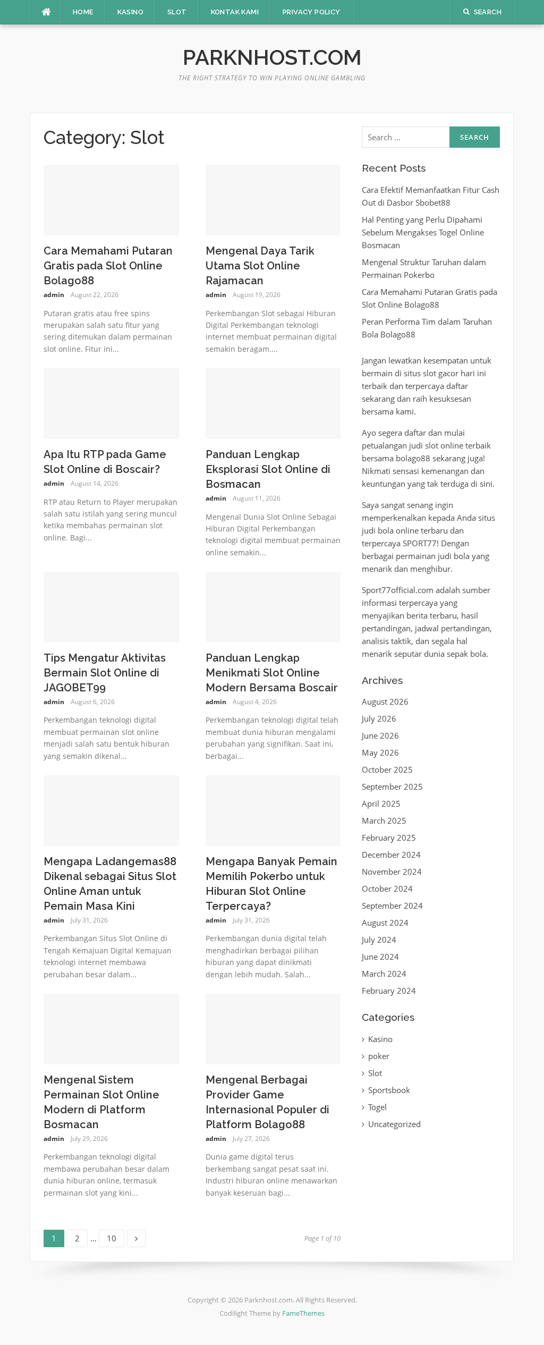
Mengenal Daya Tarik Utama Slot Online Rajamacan (260, 265)
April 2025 (381, 803)
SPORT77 (420, 543)
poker (378, 1056)
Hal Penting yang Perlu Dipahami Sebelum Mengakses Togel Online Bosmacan (423, 232)
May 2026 (380, 752)
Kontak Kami (235, 12)
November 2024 (392, 871)
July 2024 (379, 939)
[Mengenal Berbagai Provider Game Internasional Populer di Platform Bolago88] (273, 1028)
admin (54, 294)
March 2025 (384, 820)
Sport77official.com (398, 590)
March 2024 (384, 973)
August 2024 (385, 922)
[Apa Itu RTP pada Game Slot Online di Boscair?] (111, 402)
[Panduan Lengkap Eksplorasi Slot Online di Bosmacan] (273, 402)
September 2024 (392, 905)
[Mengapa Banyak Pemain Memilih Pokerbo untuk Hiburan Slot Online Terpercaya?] (273, 810)
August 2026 (385, 701)
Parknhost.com (272, 57)
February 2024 (389, 990)
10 (115, 1237)
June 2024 (380, 956)
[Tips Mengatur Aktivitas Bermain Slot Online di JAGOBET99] (111, 606)
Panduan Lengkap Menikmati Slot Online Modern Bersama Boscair (272, 673)
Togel (377, 1107)
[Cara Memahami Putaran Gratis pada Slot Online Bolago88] (111, 199)
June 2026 (380, 735)
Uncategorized (394, 1124)
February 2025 (389, 837)
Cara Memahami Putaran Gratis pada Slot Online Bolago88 (108, 265)
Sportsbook (389, 1090)
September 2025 (392, 786)
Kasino (130, 12)
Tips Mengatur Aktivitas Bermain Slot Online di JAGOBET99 (105, 673)
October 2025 (387, 769)
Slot (177, 12)
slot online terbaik (458, 445)
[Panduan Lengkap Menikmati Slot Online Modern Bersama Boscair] (273, 606)
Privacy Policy (312, 12)
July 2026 (379, 718)
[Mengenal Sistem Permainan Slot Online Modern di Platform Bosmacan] (111, 1028)
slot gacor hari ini (454, 373)
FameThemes (303, 1313)
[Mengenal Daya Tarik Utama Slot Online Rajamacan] (273, 199)
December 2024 (391, 854)
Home (83, 12)
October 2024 (387, 888)
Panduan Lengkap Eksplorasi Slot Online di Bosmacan (268, 469)
